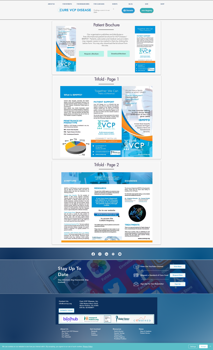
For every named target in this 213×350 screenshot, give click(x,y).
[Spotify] (113, 254)
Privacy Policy (88, 346)
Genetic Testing (118, 333)
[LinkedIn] (106, 254)
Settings (193, 346)
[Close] (210, 346)
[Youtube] (119, 254)
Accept (203, 346)
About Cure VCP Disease (70, 331)
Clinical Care (117, 335)
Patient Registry (119, 337)
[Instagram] (100, 254)
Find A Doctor (118, 331)
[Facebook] (93, 254)
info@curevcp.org (65, 304)
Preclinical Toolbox (120, 339)
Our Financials (65, 337)
